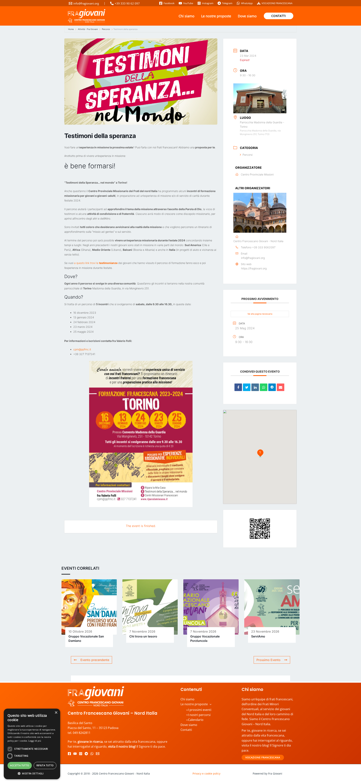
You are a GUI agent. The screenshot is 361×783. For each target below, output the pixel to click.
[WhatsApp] (92, 753)
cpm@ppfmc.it (82, 349)
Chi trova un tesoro (143, 636)
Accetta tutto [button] (19, 765)
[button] (278, 16)
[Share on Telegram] (272, 387)
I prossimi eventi (199, 710)
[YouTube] (75, 753)
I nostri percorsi (199, 715)
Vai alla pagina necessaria (259, 314)
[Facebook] (69, 753)
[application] (210, 704)
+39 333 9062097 (263, 247)
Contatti (186, 730)
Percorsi (106, 29)
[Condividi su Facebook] (238, 387)
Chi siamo (186, 16)
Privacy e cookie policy (206, 773)
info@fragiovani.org (253, 257)
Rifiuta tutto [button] (44, 765)
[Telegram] (86, 753)
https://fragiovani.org (254, 268)
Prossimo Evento (268, 660)
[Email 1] (97, 753)
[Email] (280, 387)
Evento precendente (94, 660)
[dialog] (32, 744)
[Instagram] (80, 753)
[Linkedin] (255, 387)
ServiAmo (258, 636)
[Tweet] (246, 387)
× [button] (56, 712)
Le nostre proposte (216, 16)
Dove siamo (247, 16)
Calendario (195, 720)
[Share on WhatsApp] (263, 387)
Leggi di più (34, 740)
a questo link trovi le (96, 263)
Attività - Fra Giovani (88, 29)
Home (71, 29)
